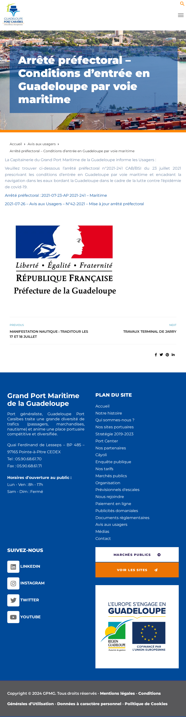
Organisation (107, 483)
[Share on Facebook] (156, 355)
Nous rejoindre (109, 496)
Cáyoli (101, 455)
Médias (102, 531)
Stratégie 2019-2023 (114, 434)
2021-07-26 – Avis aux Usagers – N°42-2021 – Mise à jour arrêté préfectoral (74, 204)
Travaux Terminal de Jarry (149, 331)
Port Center (106, 441)
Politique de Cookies (146, 704)
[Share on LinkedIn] (173, 355)
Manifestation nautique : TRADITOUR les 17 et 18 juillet (49, 334)
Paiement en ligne (113, 503)
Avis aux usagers (111, 524)
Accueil (102, 406)
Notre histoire (108, 413)
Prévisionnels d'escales (117, 489)
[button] (182, 4)
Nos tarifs (104, 469)
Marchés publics (111, 476)
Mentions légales (117, 693)
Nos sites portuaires (114, 427)
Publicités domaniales (116, 510)
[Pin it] (167, 355)
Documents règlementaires (122, 517)
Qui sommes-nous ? (114, 420)
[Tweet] (161, 355)
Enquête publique (113, 462)
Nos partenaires (110, 448)
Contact (103, 538)
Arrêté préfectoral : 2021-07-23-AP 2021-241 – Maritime (56, 195)
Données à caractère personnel (89, 704)
